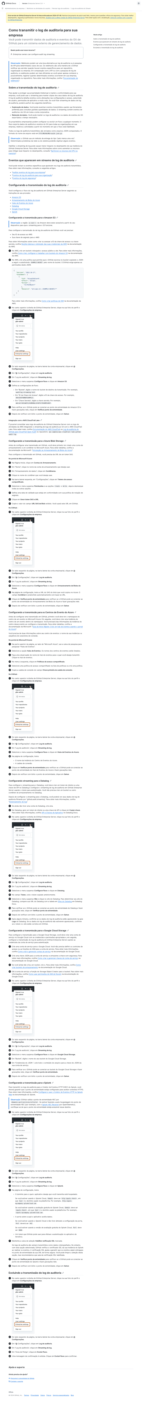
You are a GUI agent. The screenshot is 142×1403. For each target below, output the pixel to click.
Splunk (14, 212)
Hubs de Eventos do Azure (22, 203)
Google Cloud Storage (21, 209)
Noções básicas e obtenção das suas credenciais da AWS (44, 244)
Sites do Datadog (65, 901)
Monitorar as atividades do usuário (38, 8)
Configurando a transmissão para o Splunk (30, 1083)
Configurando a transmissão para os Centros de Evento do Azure (41, 612)
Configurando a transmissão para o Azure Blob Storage (36, 441)
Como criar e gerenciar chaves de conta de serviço (58, 958)
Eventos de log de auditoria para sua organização (32, 175)
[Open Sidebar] (2, 8)
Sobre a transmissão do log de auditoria (33, 87)
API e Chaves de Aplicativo (52, 813)
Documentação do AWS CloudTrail (46, 429)
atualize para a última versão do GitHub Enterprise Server (65, 18)
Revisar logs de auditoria (60, 8)
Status (42, 1395)
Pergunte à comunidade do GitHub (22, 1378)
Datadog (15, 206)
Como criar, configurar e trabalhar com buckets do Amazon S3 (43, 253)
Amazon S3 (16, 197)
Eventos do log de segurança (24, 178)
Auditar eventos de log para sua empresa (28, 172)
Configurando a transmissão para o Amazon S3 (32, 217)
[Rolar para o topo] (137, 1398)
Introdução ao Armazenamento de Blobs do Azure (52, 450)
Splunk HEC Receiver (50, 1105)
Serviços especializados (61, 1395)
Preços (48, 1395)
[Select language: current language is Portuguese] (138, 3)
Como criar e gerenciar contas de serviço (34, 951)
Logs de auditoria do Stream (81, 8)
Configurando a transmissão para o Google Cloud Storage (37, 930)
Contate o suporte (17, 1381)
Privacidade (35, 1395)
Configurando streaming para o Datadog (29, 781)
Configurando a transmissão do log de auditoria (37, 185)
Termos (26, 1395)
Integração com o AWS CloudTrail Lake (24, 420)
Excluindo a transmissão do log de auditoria (35, 1272)
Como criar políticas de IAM (53, 301)
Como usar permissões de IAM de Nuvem (45, 974)
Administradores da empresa (15, 8)
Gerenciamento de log (18, 802)
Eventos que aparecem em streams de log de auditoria (41, 160)
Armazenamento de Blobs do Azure (26, 200)
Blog (72, 1395)
